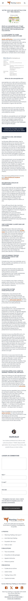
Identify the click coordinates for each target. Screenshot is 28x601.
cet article (22, 386)
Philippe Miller (14, 436)
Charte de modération (14, 598)
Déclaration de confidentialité (13, 597)
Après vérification (7, 39)
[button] (3, 3)
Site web (4, 489)
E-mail (4, 482)
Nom (3, 474)
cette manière (6, 413)
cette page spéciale (16, 299)
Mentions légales (13, 595)
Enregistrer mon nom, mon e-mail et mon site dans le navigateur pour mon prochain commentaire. (13, 500)
